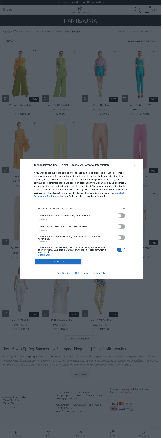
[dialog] (81, 219)
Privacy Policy (99, 273)
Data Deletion (63, 273)
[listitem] (81, 208)
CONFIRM (58, 262)
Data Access (81, 273)
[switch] (121, 215)
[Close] (137, 165)
